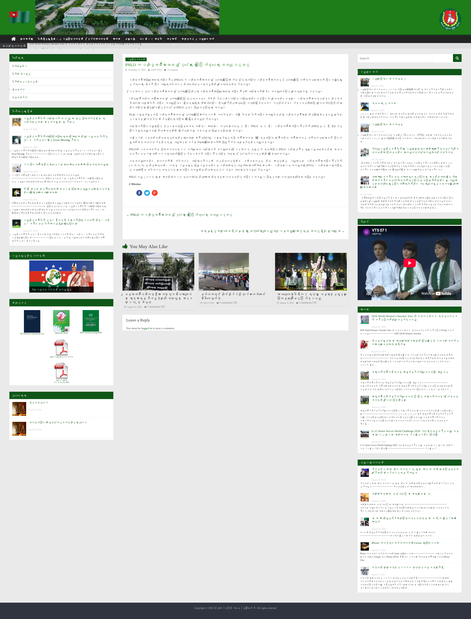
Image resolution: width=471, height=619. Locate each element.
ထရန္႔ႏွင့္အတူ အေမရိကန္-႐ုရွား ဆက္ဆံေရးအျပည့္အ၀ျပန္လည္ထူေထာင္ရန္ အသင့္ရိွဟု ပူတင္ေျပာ (272, 231)
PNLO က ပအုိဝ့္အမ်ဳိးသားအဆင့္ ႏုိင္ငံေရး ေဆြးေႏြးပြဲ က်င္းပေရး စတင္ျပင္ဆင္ (179, 215)
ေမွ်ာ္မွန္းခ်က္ (18, 89)
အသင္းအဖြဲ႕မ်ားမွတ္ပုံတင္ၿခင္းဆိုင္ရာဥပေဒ (58, 422)
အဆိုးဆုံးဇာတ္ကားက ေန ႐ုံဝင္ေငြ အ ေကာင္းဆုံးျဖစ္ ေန (400, 493)
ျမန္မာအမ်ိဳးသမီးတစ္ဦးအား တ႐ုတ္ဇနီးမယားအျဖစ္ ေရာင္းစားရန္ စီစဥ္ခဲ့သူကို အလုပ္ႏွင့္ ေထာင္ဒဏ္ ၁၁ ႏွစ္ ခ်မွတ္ (158, 298)
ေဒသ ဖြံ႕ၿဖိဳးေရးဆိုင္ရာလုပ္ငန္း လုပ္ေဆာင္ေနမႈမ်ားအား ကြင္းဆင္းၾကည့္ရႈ (65, 164)
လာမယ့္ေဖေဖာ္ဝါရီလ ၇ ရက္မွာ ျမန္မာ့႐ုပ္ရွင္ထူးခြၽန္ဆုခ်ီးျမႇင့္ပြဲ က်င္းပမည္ (312, 296)
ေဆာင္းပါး (158, 39)
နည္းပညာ (130, 39)
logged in (146, 328)
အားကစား (116, 39)
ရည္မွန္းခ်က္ (19, 97)
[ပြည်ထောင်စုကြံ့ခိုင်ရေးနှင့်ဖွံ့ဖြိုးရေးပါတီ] (20, 13)
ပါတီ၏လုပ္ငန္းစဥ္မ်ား (24, 81)
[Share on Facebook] (139, 191)
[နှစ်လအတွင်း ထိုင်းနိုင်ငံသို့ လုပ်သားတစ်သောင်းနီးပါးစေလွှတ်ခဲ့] (224, 255)
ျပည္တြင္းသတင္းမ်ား (72, 39)
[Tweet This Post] (147, 191)
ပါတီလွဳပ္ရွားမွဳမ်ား (46, 39)
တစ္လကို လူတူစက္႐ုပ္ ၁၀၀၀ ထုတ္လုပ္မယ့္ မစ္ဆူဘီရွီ (407, 567)
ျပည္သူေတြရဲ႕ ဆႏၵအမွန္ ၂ (388, 78)
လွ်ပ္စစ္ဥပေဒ (38, 402)
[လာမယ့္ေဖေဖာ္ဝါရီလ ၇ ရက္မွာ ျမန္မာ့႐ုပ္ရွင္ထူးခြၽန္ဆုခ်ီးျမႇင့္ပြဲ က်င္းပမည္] (311, 255)
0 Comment (172, 70)
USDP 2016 (156, 70)
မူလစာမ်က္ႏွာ (26, 39)
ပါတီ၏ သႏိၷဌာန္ (21, 74)
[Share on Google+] (155, 191)
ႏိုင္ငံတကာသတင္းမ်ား (97, 39)
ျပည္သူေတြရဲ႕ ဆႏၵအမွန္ (387, 124)
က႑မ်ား (143, 39)
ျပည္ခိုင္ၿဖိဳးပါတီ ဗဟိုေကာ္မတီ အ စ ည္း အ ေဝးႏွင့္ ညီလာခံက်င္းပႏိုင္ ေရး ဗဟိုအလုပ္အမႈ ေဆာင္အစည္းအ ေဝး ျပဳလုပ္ (87, 46)
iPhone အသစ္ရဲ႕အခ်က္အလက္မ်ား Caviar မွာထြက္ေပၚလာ (405, 542)
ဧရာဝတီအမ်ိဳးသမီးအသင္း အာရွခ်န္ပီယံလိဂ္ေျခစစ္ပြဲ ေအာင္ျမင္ (409, 372)
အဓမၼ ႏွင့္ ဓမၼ (383, 103)
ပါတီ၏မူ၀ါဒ (19, 66)
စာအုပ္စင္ (187, 39)
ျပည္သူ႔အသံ (206, 39)
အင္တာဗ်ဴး (171, 39)
